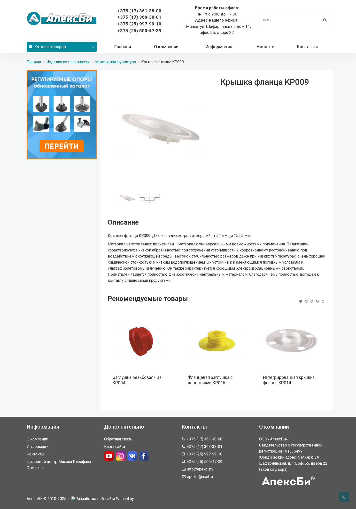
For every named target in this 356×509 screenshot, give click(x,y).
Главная (122, 46)
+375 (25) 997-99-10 (139, 24)
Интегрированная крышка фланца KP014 (289, 380)
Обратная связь (118, 439)
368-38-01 (139, 17)
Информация (218, 46)
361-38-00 (139, 11)
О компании (166, 46)
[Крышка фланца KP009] (160, 130)
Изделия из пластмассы (68, 62)
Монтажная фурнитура (115, 62)
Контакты (307, 46)
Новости (266, 46)
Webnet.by (125, 498)
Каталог (50, 46)
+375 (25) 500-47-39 (139, 30)
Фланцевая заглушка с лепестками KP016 (210, 380)
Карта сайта (114, 446)
